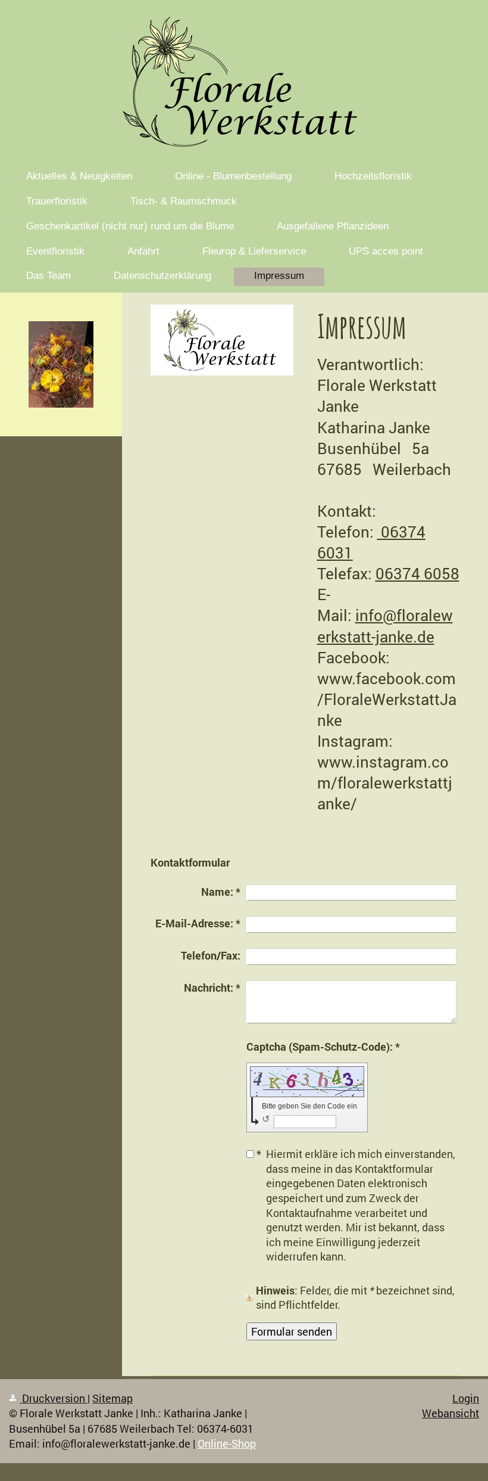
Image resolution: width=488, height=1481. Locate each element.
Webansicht (450, 1413)
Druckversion (53, 1398)
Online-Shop (227, 1443)
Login (465, 1398)
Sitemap (112, 1398)
